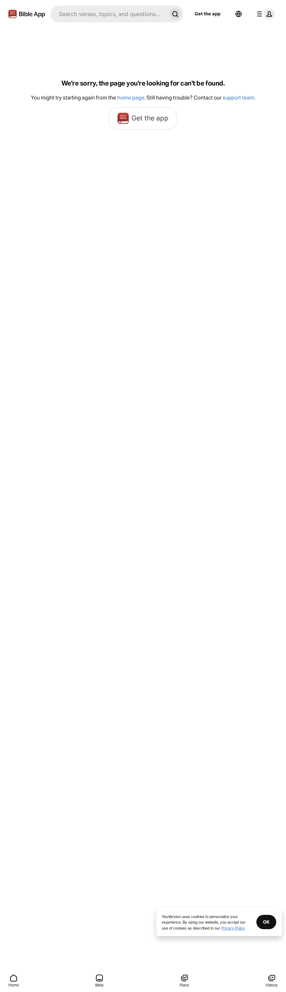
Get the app (207, 13)
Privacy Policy (233, 928)
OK (266, 922)
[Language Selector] (239, 14)
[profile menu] (264, 14)
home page (130, 97)
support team (238, 97)
